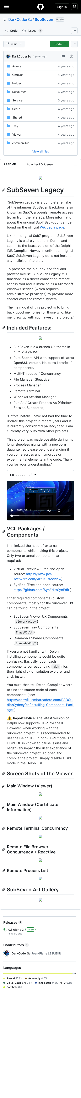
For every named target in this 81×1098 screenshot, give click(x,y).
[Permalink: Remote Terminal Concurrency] (4, 828)
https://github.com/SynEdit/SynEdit (41, 590)
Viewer (16, 134)
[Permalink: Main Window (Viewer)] (4, 786)
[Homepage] (40, 6)
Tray (15, 126)
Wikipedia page (52, 227)
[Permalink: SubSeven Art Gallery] (4, 889)
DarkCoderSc (20, 19)
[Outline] (75, 164)
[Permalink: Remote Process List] (4, 871)
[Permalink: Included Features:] (4, 328)
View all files (40, 151)
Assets (16, 66)
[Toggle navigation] (6, 6)
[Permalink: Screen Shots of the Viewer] (4, 773)
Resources (19, 92)
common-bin (20, 143)
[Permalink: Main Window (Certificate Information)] (4, 807)
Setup (16, 109)
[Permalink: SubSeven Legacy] (4, 190)
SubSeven (44, 19)
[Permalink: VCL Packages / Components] (4, 532)
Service (17, 100)
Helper (16, 83)
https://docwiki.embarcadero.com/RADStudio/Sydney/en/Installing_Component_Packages (40, 705)
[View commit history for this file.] (71, 56)
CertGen (17, 74)
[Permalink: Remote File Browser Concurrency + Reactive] (4, 849)
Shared (17, 117)
